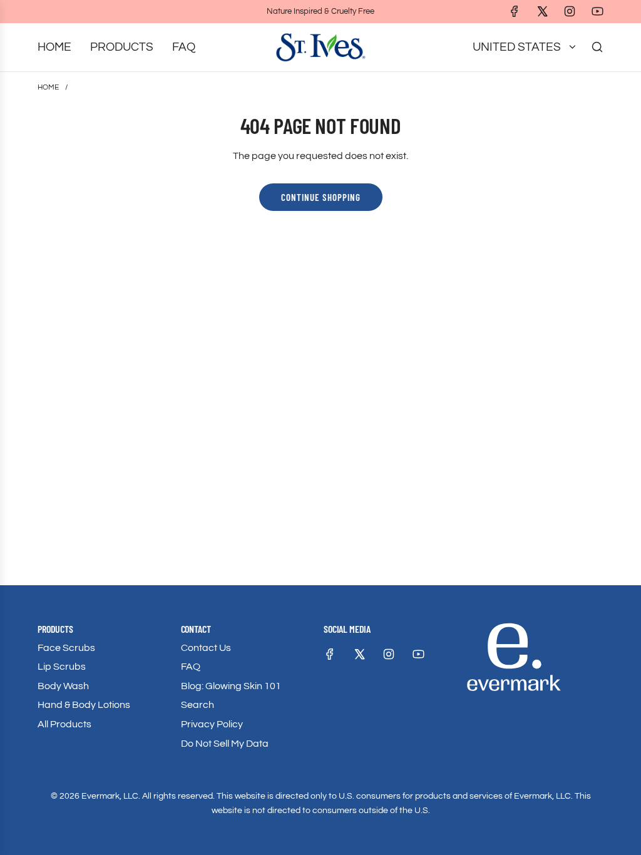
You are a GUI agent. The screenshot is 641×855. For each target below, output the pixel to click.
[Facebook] (514, 11)
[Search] (597, 47)
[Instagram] (569, 11)
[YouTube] (597, 11)
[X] (542, 11)
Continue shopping (321, 197)
